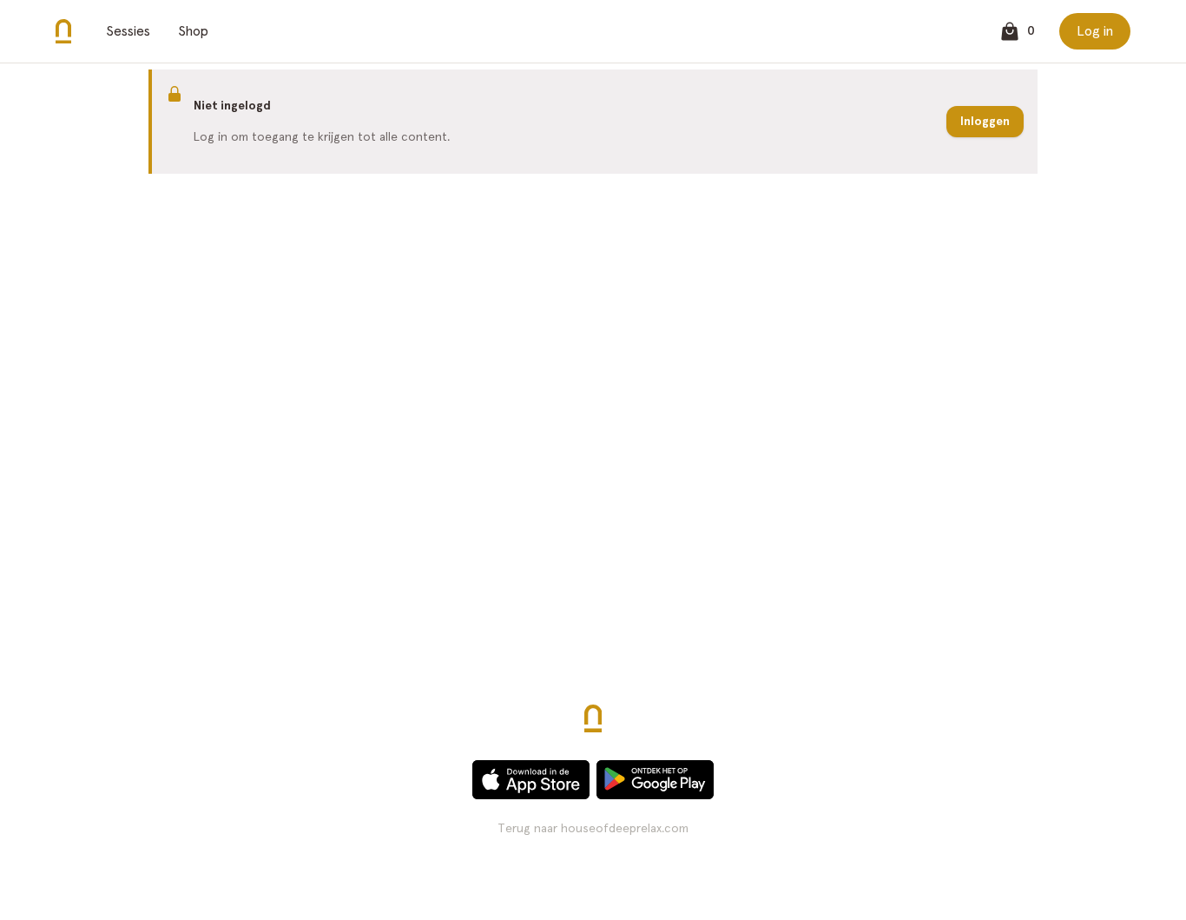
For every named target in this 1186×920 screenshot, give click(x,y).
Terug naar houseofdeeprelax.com (593, 829)
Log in (1095, 31)
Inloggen (985, 121)
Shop (193, 31)
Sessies (128, 31)
